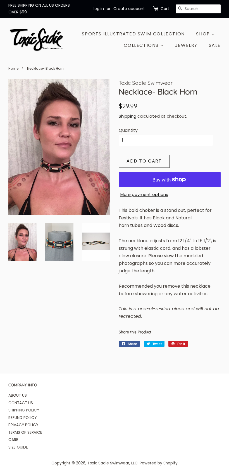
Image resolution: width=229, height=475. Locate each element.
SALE (215, 45)
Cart (165, 8)
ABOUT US (17, 395)
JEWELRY (186, 45)
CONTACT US (20, 403)
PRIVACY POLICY (23, 425)
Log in (98, 8)
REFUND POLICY (22, 417)
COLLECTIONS (142, 45)
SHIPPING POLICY (23, 410)
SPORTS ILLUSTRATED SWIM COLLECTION (133, 34)
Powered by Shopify (159, 463)
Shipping (127, 116)
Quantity (128, 130)
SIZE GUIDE (18, 447)
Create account (129, 8)
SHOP (203, 34)
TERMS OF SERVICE (25, 432)
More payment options (144, 194)
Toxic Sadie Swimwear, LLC (112, 463)
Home (13, 68)
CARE (13, 439)
